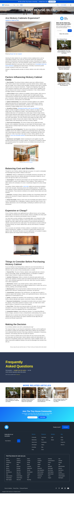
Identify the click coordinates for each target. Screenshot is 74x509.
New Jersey (50, 470)
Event (42, 449)
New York (18, 472)
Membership (34, 439)
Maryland (50, 466)
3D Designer (34, 444)
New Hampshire (41, 470)
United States (9, 477)
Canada (28, 460)
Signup (52, 439)
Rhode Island (50, 474)
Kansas (7, 466)
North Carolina (40, 472)
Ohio (7, 474)
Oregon (28, 474)
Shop (33, 449)
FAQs (62, 437)
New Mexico (60, 470)
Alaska (28, 458)
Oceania (60, 472)
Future (62, 439)
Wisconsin (19, 479)
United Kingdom (61, 475)
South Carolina (9, 475)
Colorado (60, 460)
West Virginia (9, 479)
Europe (28, 462)
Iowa (49, 464)
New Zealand (29, 472)
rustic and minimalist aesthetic (17, 135)
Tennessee (40, 475)
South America (61, 474)
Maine (39, 466)
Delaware (18, 462)
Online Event (34, 442)
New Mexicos (9, 472)
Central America (51, 460)
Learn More (52, 1)
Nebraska (19, 470)
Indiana (39, 464)
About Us (62, 444)
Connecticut (8, 462)
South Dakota (19, 475)
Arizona (39, 458)
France (49, 462)
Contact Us (63, 442)
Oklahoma (19, 474)
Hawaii (7, 464)
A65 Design (25, 255)
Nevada (28, 470)
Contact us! (18, 374)
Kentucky (18, 466)
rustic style (25, 186)
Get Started (65, 427)
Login (52, 437)
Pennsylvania (40, 474)
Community (34, 437)
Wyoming (29, 479)
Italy (59, 464)
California (18, 460)
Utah (28, 477)
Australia (8, 460)
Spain (28, 475)
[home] (6, 5)
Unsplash (19, 54)
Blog (42, 447)
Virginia (49, 477)
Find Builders (44, 442)
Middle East (29, 468)
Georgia (60, 462)
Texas (49, 475)
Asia (59, 458)
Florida (39, 462)
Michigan (18, 468)
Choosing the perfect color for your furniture (28, 108)
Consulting (34, 447)
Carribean (39, 460)
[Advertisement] (37, 501)
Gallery (42, 444)
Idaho (18, 464)
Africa (7, 458)
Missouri (60, 468)
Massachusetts (61, 466)
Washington (60, 477)
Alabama (18, 458)
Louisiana (29, 466)
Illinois (28, 464)
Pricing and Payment (24, 488)
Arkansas (50, 458)
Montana (8, 470)
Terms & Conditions (8, 488)
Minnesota (40, 468)
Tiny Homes (43, 437)
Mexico (7, 468)
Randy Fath (13, 54)
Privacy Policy (16, 488)
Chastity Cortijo (25, 162)
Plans (42, 439)
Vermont (39, 477)
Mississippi (50, 468)
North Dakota (50, 472)
